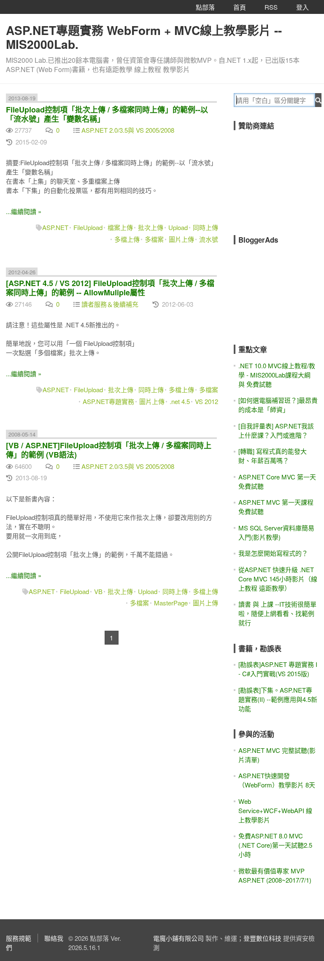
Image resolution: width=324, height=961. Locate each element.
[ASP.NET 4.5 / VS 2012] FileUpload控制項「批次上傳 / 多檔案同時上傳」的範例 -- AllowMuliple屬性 (110, 288)
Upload (178, 227)
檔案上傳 (120, 227)
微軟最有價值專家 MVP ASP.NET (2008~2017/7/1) (274, 875)
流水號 (208, 239)
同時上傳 (205, 227)
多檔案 (154, 239)
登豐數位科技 (262, 938)
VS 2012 (206, 401)
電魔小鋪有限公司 (178, 938)
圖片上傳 (181, 239)
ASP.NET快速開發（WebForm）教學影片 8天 (276, 780)
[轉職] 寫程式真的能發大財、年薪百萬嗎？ (272, 456)
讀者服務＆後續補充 (109, 304)
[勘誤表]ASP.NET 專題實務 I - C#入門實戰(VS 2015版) (277, 669)
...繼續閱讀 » (23, 211)
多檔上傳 (127, 239)
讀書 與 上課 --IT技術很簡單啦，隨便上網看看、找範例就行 (277, 613)
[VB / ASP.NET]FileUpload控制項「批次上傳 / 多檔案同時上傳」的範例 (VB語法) (108, 450)
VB (98, 591)
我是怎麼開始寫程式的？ (273, 553)
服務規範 (18, 938)
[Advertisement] (279, 177)
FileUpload (88, 227)
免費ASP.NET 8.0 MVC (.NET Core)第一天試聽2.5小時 (275, 845)
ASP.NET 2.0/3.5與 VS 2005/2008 (127, 130)
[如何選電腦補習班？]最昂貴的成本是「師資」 (278, 405)
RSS (271, 7)
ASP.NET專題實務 (108, 401)
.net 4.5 (180, 401)
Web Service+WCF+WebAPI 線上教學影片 (275, 810)
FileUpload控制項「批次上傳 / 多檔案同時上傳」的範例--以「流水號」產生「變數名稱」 (107, 114)
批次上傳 (150, 227)
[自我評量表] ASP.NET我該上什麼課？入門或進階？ (276, 430)
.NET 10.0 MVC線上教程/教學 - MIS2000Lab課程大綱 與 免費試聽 (276, 374)
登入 (302, 7)
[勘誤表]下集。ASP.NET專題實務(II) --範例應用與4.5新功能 (277, 699)
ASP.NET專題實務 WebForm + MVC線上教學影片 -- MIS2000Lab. (144, 37)
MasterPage (171, 602)
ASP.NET (55, 227)
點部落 (205, 7)
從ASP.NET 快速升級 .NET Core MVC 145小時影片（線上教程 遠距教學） (277, 578)
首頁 (239, 7)
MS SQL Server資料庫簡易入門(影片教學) (276, 532)
